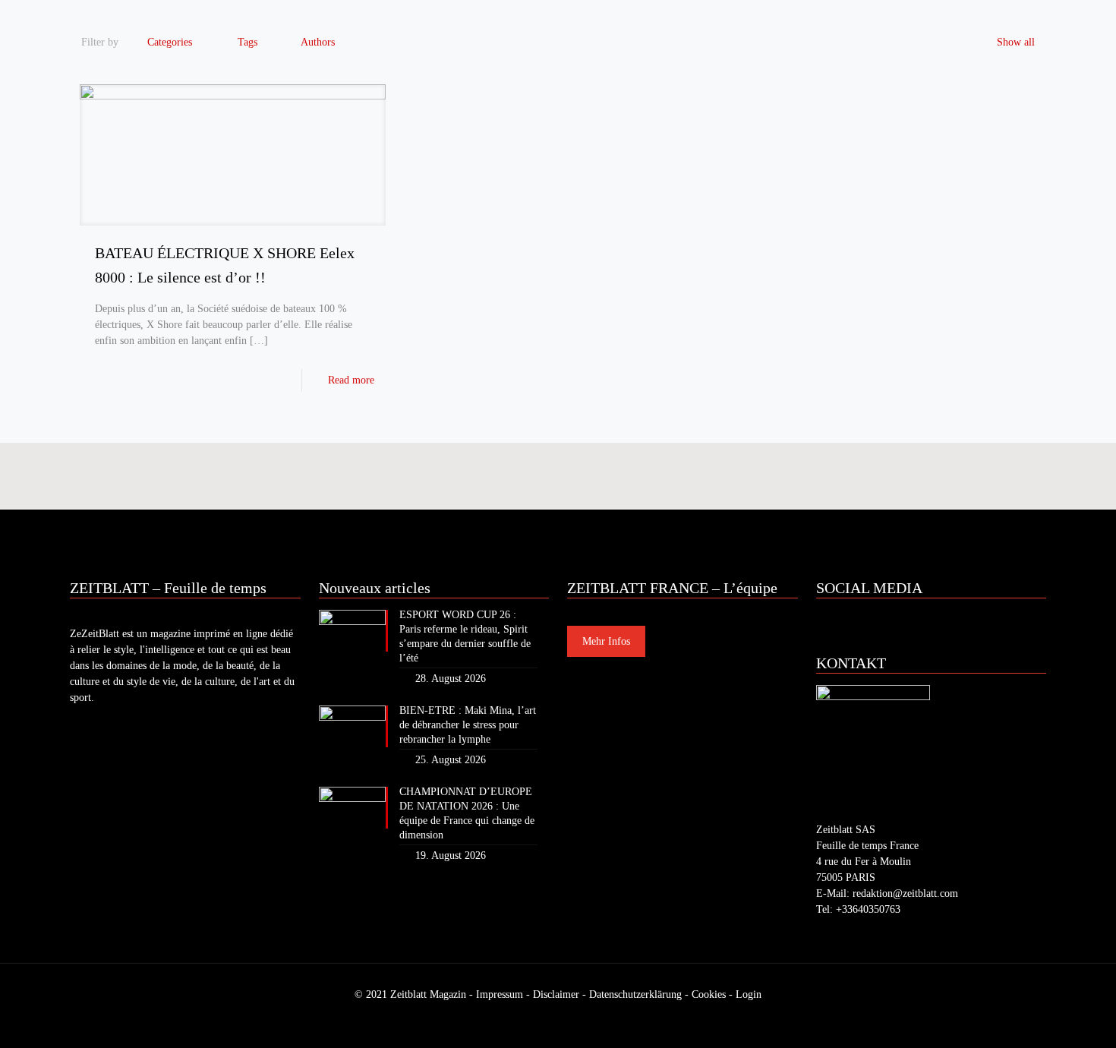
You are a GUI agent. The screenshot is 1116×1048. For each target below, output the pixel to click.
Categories (169, 42)
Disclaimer (556, 994)
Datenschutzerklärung (635, 994)
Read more (351, 380)
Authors (318, 42)
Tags (247, 42)
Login (748, 994)
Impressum (499, 994)
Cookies (709, 994)
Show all (1016, 42)
